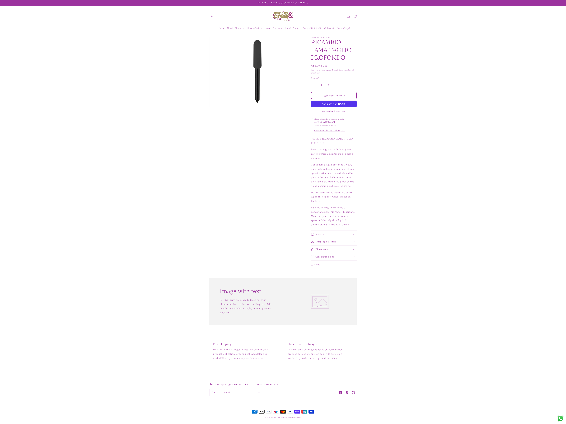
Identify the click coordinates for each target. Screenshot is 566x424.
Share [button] (317, 264)
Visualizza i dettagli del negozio (329, 130)
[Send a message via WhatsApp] (560, 418)
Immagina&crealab (278, 417)
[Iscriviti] (259, 392)
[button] (212, 16)
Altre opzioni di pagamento (333, 111)
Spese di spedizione (334, 70)
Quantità (315, 78)
